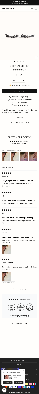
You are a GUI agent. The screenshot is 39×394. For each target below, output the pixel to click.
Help (19, 365)
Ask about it (18, 382)
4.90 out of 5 (24, 141)
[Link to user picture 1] (6, 249)
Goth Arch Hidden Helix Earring (15, 376)
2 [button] (17, 289)
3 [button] (20, 289)
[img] (6, 173)
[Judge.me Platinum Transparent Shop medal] (28, 307)
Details (19, 118)
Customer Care (19, 360)
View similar (8, 382)
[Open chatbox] (4, 390)
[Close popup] (23, 370)
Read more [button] (6, 186)
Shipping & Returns (20, 122)
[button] (18, 70)
